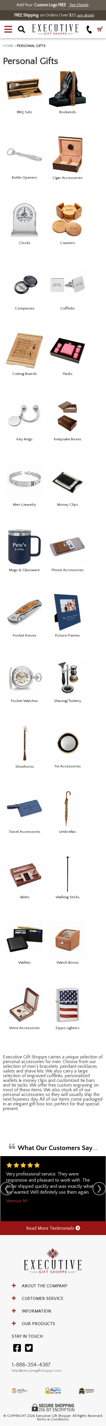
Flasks (67, 374)
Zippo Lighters (67, 1028)
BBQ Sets (24, 112)
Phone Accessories (68, 570)
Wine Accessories (24, 1028)
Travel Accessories (24, 832)
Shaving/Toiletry (67, 701)
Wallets (24, 962)
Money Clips (67, 505)
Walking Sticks (68, 897)
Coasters (67, 243)
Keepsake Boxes (67, 439)
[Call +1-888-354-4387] (89, 29)
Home (8, 46)
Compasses (24, 308)
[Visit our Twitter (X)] (29, 1348)
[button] (8, 29)
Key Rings (24, 439)
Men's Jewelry (24, 505)
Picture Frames (67, 635)
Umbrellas (67, 832)
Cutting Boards (24, 374)
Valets (24, 897)
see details (85, 15)
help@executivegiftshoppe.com (37, 1371)
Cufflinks (67, 308)
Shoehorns (24, 766)
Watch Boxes (68, 962)
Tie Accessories (67, 766)
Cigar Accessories (67, 178)
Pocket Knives (24, 635)
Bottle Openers (24, 177)
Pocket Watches (24, 701)
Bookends (67, 112)
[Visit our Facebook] (17, 1348)
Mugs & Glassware (24, 570)
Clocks (24, 243)
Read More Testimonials (50, 1228)
